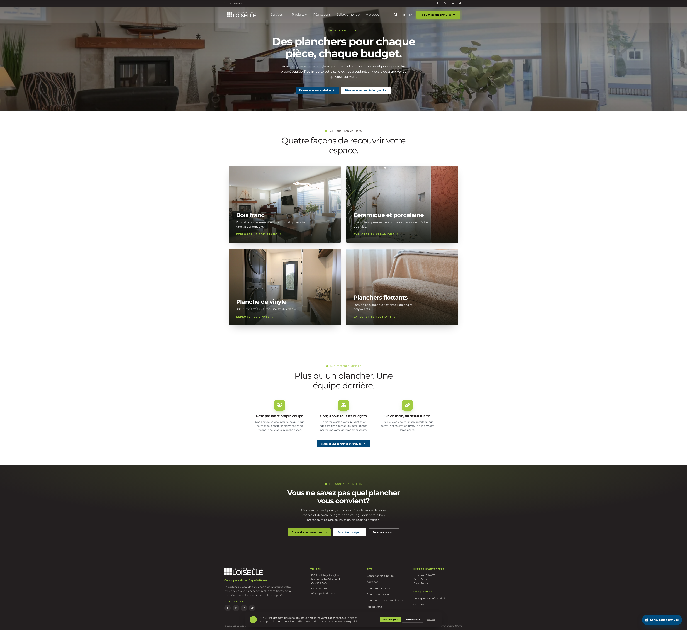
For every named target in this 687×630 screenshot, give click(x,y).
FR (403, 14)
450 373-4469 (235, 3)
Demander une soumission (315, 90)
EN (411, 14)
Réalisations (321, 14)
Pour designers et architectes (385, 600)
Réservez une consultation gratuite (365, 90)
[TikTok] (460, 3)
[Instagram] (445, 3)
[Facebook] (437, 3)
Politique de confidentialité (430, 598)
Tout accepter (390, 619)
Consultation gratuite (380, 575)
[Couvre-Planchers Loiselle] (241, 15)
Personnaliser (412, 619)
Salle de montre (348, 14)
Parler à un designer (349, 532)
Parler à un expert (383, 532)
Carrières (419, 604)
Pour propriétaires (378, 588)
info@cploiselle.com (323, 593)
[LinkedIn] (452, 3)
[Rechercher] (396, 14)
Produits (298, 14)
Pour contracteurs (378, 594)
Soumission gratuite (436, 14)
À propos (372, 14)
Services (276, 14)
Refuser (431, 619)
